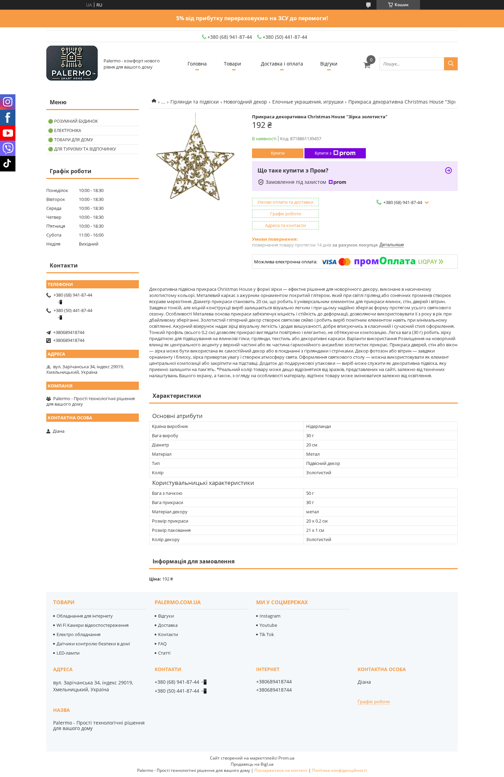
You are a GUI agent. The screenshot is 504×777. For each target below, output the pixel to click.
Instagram (270, 616)
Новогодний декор (245, 101)
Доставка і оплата (282, 63)
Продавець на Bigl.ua (252, 764)
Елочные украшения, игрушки (308, 101)
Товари (232, 63)
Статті (164, 653)
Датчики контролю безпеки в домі (93, 644)
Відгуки (328, 63)
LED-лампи (68, 653)
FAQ (162, 644)
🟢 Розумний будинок (73, 121)
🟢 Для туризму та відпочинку (82, 149)
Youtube (268, 625)
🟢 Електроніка (64, 130)
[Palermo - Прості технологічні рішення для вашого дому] (72, 64)
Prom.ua (286, 758)
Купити (278, 153)
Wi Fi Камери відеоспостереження (93, 625)
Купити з (323, 153)
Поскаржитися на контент (281, 770)
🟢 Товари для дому (70, 140)
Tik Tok (267, 634)
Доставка (168, 625)
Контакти (168, 634)
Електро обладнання (78, 634)
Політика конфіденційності (339, 770)
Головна (197, 63)
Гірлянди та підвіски (194, 101)
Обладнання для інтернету (85, 616)
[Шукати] (451, 63)
